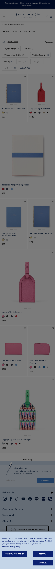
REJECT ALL (42, 554)
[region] (27, 550)
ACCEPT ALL (43, 563)
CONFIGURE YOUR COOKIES (14, 554)
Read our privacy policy (11, 546)
